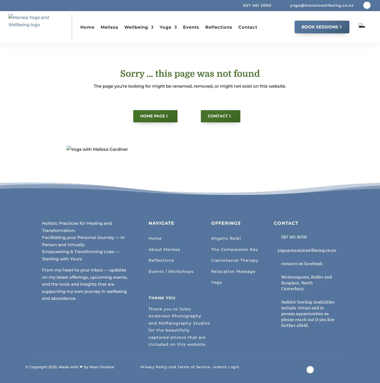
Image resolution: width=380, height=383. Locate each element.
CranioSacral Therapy (234, 260)
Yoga (165, 27)
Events (191, 27)
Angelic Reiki (226, 238)
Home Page (152, 115)
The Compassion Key (234, 249)
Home (87, 27)
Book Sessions (320, 26)
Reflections (218, 27)
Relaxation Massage (233, 271)
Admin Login (226, 367)
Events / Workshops (171, 271)
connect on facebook (302, 263)
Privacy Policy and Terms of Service (175, 367)
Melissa (109, 27)
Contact (247, 27)
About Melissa (164, 249)
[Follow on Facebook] (367, 5)
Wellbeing (136, 27)
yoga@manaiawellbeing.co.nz (307, 250)
